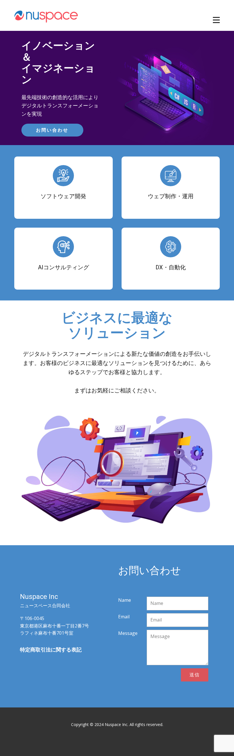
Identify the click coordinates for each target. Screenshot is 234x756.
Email (124, 616)
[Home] (46, 15)
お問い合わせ (52, 130)
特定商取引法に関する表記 (51, 649)
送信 (194, 674)
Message (128, 633)
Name (124, 600)
